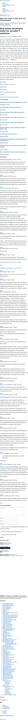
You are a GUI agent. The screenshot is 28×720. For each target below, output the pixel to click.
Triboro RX (6, 685)
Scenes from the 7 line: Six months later (12, 122)
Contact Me (5, 3)
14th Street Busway (8, 603)
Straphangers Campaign (9, 668)
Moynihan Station (8, 636)
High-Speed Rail (7, 625)
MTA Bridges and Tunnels (10, 639)
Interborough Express (8, 627)
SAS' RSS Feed (13, 554)
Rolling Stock (7, 660)
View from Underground (9, 694)
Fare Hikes (6, 622)
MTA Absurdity (7, 638)
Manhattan (6, 632)
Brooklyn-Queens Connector (10, 612)
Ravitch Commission (11, 644)
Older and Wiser (3, 464)
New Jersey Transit (8, 647)
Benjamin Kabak (8, 36)
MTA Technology (8, 646)
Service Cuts (7, 665)
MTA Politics (7, 645)
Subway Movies (7, 674)
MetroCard (6, 634)
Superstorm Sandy (8, 678)
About (4, 2)
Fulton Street (7, 623)
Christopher (2, 188)
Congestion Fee (7, 618)
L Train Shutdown (8, 630)
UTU (7, 684)
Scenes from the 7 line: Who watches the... (12, 117)
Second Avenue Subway (10, 661)
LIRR (5, 631)
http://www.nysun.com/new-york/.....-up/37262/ (10, 262)
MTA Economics (8, 642)
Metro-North (6, 633)
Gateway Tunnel (7, 624)
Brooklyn (6, 611)
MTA (5, 637)
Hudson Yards (7, 626)
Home (1, 23)
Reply (1, 175)
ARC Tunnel (6, 606)
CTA (7, 690)
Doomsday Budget (10, 643)
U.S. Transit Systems (8, 686)
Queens (6, 658)
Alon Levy (2, 339)
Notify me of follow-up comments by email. (11, 531)
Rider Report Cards (8, 659)
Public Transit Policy (9, 657)
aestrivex (2, 394)
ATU (7, 681)
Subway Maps (7, 673)
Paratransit (6, 652)
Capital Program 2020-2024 (10, 617)
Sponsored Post (7, 666)
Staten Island (7, 667)
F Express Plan (7, 620)
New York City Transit (9, 649)
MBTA (7, 691)
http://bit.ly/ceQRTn (4, 218)
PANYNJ (6, 651)
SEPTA (7, 692)
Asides (9, 25)
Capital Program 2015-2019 (10, 616)
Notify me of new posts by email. (9, 534)
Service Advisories (8, 664)
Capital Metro (9, 688)
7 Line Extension (7, 23)
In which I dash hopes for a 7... (9, 134)
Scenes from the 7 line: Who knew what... (12, 112)
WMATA (8, 693)
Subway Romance (8, 676)
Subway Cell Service (8, 671)
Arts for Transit (7, 608)
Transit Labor (7, 680)
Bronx (5, 610)
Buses (5, 613)
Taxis (5, 679)
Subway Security (8, 677)
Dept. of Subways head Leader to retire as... (13, 152)
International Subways (9, 629)
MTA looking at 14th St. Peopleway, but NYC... (13, 102)
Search (4, 6)
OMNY (5, 650)
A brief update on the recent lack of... (11, 107)
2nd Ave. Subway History (8, 5)
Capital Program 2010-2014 (10, 615)
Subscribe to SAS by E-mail (16, 555)
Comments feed (6, 707)
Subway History (7, 672)
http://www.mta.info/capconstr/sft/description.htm (11, 313)
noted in (17, 48)
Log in (4, 705)
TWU (7, 683)
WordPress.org (6, 708)
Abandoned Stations (8, 605)
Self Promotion (7, 663)
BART (7, 687)
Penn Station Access (8, 654)
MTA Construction (8, 640)
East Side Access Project (9, 619)
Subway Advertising (8, 670)
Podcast (5, 656)
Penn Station (7, 653)
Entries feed (5, 706)
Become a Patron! (4, 546)
